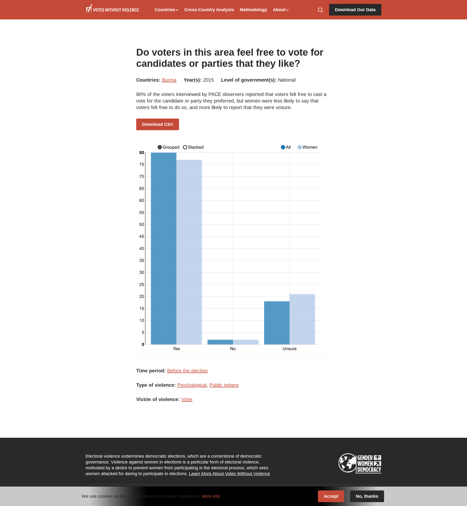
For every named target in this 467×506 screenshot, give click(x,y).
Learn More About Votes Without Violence (229, 473)
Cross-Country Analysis (209, 9)
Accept (331, 496)
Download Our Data (355, 9)
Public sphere (224, 385)
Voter (187, 399)
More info (211, 496)
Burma (169, 80)
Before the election (187, 370)
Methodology (253, 9)
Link (360, 465)
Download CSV (157, 124)
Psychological (192, 385)
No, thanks (367, 496)
